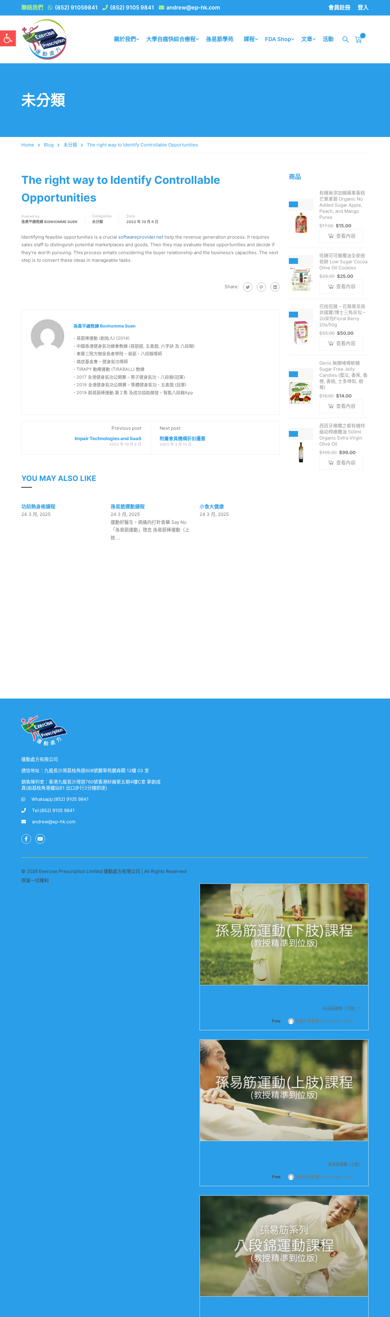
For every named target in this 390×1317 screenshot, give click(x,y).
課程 (249, 39)
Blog (49, 145)
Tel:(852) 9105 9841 (53, 810)
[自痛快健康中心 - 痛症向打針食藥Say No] (44, 39)
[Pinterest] (261, 287)
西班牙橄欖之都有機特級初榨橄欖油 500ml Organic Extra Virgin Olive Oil (342, 435)
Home (27, 145)
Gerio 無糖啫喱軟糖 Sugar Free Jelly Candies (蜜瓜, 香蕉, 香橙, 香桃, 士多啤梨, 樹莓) (343, 375)
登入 (363, 8)
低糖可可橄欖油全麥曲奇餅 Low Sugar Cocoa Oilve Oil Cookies (343, 262)
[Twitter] (247, 287)
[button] (8, 38)
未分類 (70, 145)
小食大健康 (212, 506)
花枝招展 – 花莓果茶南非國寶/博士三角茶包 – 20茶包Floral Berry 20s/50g (342, 315)
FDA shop (278, 39)
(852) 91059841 (76, 7)
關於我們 (125, 39)
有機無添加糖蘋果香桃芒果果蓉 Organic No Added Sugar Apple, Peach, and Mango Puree (342, 205)
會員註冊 (339, 8)
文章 (306, 39)
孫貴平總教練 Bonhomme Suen (49, 221)
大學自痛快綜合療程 (171, 39)
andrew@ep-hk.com (193, 7)
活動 (328, 39)
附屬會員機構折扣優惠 (182, 438)
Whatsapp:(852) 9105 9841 (60, 799)
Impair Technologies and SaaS (108, 438)
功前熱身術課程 (38, 506)
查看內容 (346, 236)
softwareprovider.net (140, 237)
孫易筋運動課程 (128, 506)
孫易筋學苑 (219, 39)
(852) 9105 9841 (132, 7)
